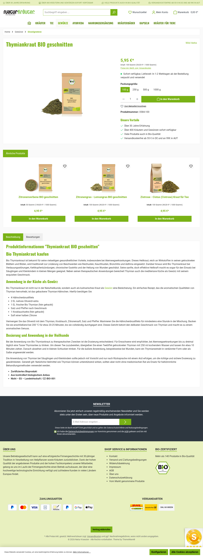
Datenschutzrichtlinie (116, 428)
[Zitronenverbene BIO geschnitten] (38, 178)
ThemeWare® (128, 539)
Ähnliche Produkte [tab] (15, 153)
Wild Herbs (191, 42)
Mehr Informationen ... (82, 552)
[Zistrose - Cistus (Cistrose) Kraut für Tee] (164, 178)
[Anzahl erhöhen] (137, 99)
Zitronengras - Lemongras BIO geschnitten (101, 197)
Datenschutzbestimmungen (81, 431)
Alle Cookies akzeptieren (184, 552)
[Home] (29, 23)
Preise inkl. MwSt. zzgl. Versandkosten (136, 68)
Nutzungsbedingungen (138, 428)
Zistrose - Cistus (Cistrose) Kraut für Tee (164, 197)
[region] (61, 99)
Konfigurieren (158, 552)
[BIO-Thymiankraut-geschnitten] (61, 94)
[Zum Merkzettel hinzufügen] (65, 166)
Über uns (113, 474)
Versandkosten (94, 536)
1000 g (157, 89)
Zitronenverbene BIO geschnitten (38, 197)
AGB (126, 431)
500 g (146, 89)
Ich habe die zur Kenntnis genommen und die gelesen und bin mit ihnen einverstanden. (102, 432)
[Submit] (125, 422)
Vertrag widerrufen (101, 529)
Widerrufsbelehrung (119, 463)
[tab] (13, 237)
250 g (136, 89)
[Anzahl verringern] (124, 99)
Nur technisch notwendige (132, 552)
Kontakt (113, 456)
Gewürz (108, 288)
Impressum (115, 467)
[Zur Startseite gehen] (19, 12)
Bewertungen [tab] (33, 237)
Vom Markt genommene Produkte (126, 481)
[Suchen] (113, 12)
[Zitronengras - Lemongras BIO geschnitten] (101, 178)
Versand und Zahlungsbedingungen (128, 459)
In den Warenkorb (38, 218)
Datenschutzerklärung (120, 477)
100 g (125, 89)
